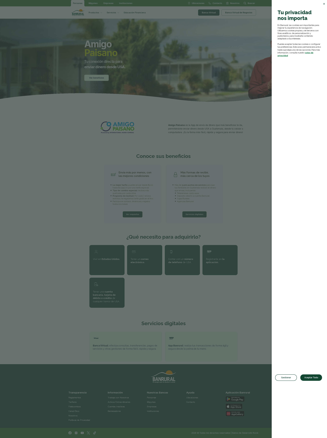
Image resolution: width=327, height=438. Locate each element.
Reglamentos (74, 397)
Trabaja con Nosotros (118, 397)
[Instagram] (76, 432)
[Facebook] (70, 432)
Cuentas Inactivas (116, 406)
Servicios (111, 12)
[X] (88, 432)
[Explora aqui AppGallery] (234, 414)
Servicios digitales (194, 214)
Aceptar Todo (311, 377)
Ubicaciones (192, 397)
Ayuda (190, 392)
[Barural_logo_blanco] (163, 376)
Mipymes (93, 3)
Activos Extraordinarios (119, 402)
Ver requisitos (132, 214)
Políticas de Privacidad (79, 420)
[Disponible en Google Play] (235, 399)
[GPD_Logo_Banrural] (79, 12)
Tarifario (72, 402)
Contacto (190, 402)
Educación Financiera (135, 12)
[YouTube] (82, 432)
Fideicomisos (74, 406)
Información (115, 392)
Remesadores (114, 411)
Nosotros (73, 415)
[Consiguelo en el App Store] (234, 406)
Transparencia (77, 392)
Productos (94, 12)
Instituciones (125, 3)
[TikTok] (94, 432)
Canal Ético (73, 411)
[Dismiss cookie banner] (324, 4)
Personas (78, 3)
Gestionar (286, 377)
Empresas (108, 3)
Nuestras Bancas (157, 392)
